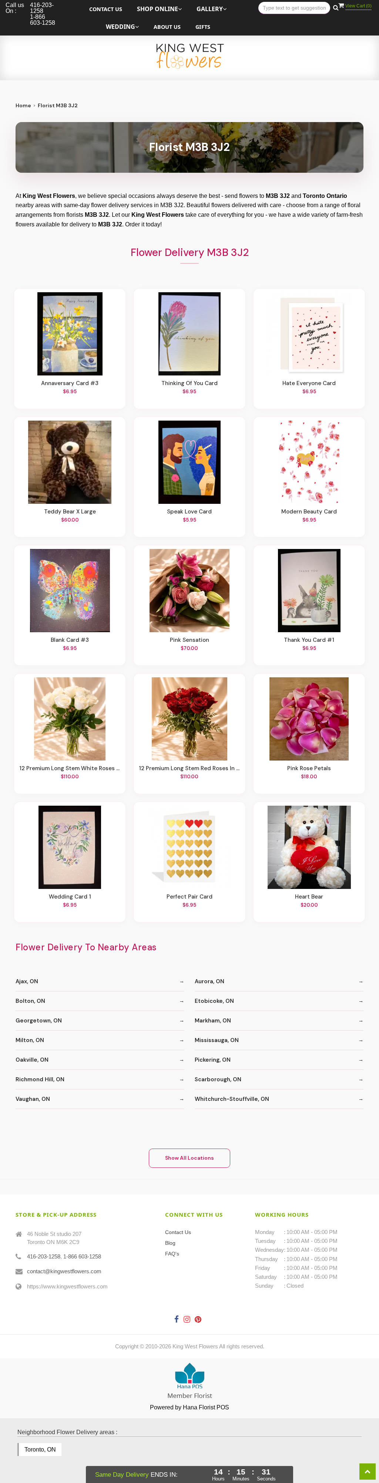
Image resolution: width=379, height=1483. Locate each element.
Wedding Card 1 (70, 896)
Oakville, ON (32, 1060)
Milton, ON (30, 1040)
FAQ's (172, 1254)
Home (23, 105)
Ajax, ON (27, 981)
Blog (170, 1243)
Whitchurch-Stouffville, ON (232, 1099)
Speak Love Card (189, 511)
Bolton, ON (30, 1001)
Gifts (202, 26)
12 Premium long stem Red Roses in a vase (189, 768)
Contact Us (105, 9)
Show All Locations (189, 1158)
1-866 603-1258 (82, 1256)
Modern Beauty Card (309, 511)
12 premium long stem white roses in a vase (69, 768)
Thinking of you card (189, 383)
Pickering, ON (213, 1060)
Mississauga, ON (217, 1040)
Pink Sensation (189, 640)
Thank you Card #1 (309, 640)
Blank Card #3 (70, 640)
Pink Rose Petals (309, 768)
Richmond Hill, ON (40, 1079)
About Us (167, 26)
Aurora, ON (209, 981)
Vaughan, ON (33, 1099)
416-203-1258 (43, 1256)
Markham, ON (213, 1020)
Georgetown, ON (39, 1020)
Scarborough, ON (218, 1079)
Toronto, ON (40, 1449)
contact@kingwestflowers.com (64, 1271)
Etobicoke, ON (214, 1001)
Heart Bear (309, 896)
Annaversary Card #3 (69, 383)
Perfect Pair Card (189, 896)
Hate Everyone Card (309, 383)
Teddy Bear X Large (70, 511)
